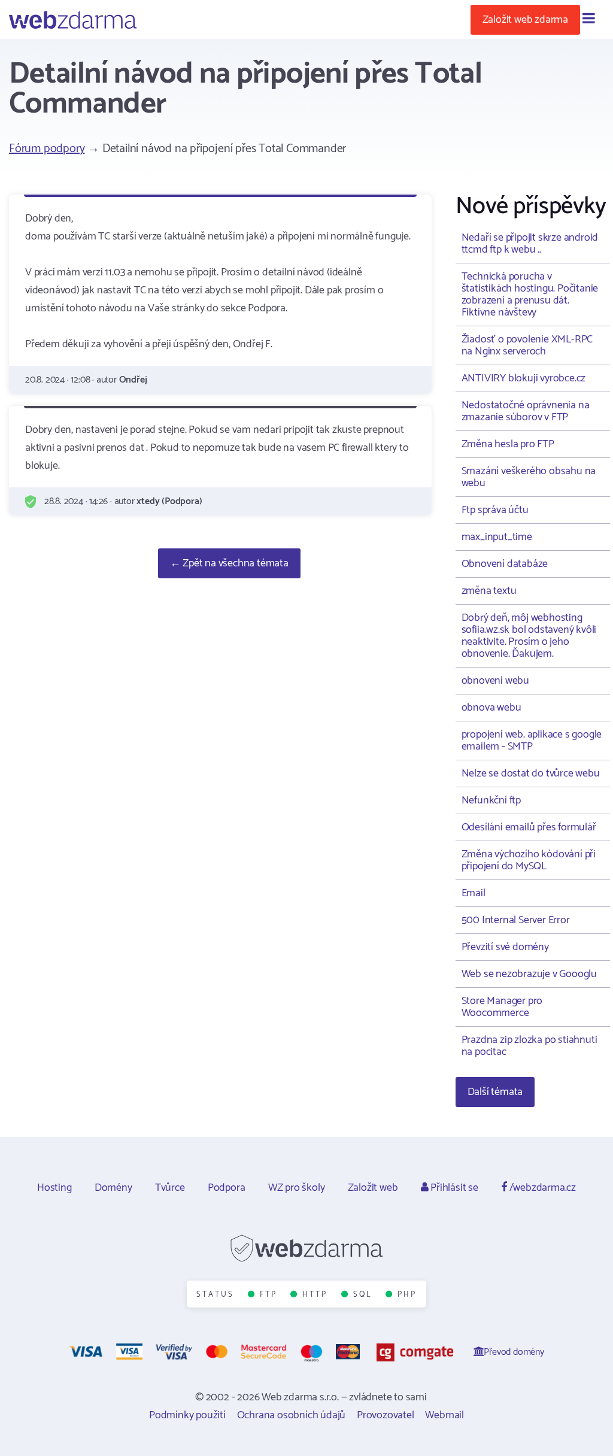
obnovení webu (495, 681)
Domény (113, 1188)
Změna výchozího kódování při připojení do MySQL (529, 860)
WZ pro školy (296, 1188)
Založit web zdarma (525, 20)
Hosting (54, 1188)
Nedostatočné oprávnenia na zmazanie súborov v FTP (526, 411)
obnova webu (491, 708)
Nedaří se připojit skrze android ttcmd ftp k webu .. (530, 244)
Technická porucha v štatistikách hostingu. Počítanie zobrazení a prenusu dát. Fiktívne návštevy (530, 294)
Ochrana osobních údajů (291, 1415)
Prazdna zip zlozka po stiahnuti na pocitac (529, 1046)
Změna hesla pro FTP (508, 444)
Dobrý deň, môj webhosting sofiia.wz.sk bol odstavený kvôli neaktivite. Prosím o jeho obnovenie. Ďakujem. (529, 636)
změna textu (489, 591)
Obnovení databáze (505, 564)
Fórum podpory (46, 149)
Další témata (495, 1092)
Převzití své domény (505, 947)
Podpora (226, 1188)
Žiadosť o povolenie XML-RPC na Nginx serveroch (527, 345)
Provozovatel (385, 1415)
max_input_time (497, 537)
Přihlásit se (453, 1188)
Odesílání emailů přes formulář (529, 827)
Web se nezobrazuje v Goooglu (529, 974)
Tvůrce (170, 1188)
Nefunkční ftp (491, 800)
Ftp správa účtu (495, 510)
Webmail (444, 1415)
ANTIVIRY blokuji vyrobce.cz (524, 378)
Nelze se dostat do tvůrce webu (531, 773)
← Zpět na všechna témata (229, 563)
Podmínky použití (187, 1415)
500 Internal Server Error (516, 920)
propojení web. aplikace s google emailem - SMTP (532, 741)
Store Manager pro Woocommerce (502, 1007)
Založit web (373, 1188)
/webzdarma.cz (541, 1188)
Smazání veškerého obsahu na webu (529, 477)
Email (473, 893)
